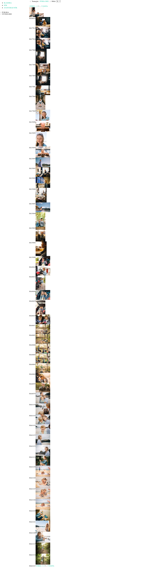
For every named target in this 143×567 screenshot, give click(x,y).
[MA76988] (43, 187)
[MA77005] (43, 85)
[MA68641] (43, 275)
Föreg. (32, 6)
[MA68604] (43, 362)
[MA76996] (43, 120)
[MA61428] (43, 476)
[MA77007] (43, 74)
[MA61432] (43, 444)
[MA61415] (43, 564)
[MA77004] (43, 94)
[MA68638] (40, 314)
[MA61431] (43, 455)
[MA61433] (43, 433)
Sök (5, 5)
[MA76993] (43, 157)
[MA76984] (43, 212)
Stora (42, 1)
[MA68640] (40, 289)
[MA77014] (43, 26)
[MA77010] (43, 37)
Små (47, 1)
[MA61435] (43, 414)
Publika (5, 12)
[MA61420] (43, 531)
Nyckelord (7, 14)
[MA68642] (43, 265)
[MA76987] (41, 202)
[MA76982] (40, 241)
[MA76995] (43, 131)
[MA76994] (41, 146)
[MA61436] (43, 403)
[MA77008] (41, 63)
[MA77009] (43, 48)
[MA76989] (43, 176)
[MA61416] (43, 553)
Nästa (45, 6)
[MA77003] (40, 109)
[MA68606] (43, 343)
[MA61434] (43, 423)
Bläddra (8, 3)
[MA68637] (43, 323)
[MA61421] (43, 520)
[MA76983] (40, 226)
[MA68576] (43, 392)
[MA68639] (43, 299)
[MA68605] (43, 353)
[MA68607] (43, 333)
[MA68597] (43, 382)
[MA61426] (43, 498)
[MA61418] (43, 542)
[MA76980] (41, 255)
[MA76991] (43, 166)
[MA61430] (43, 465)
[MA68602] (43, 372)
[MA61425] (43, 509)
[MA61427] (43, 487)
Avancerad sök (10, 8)
